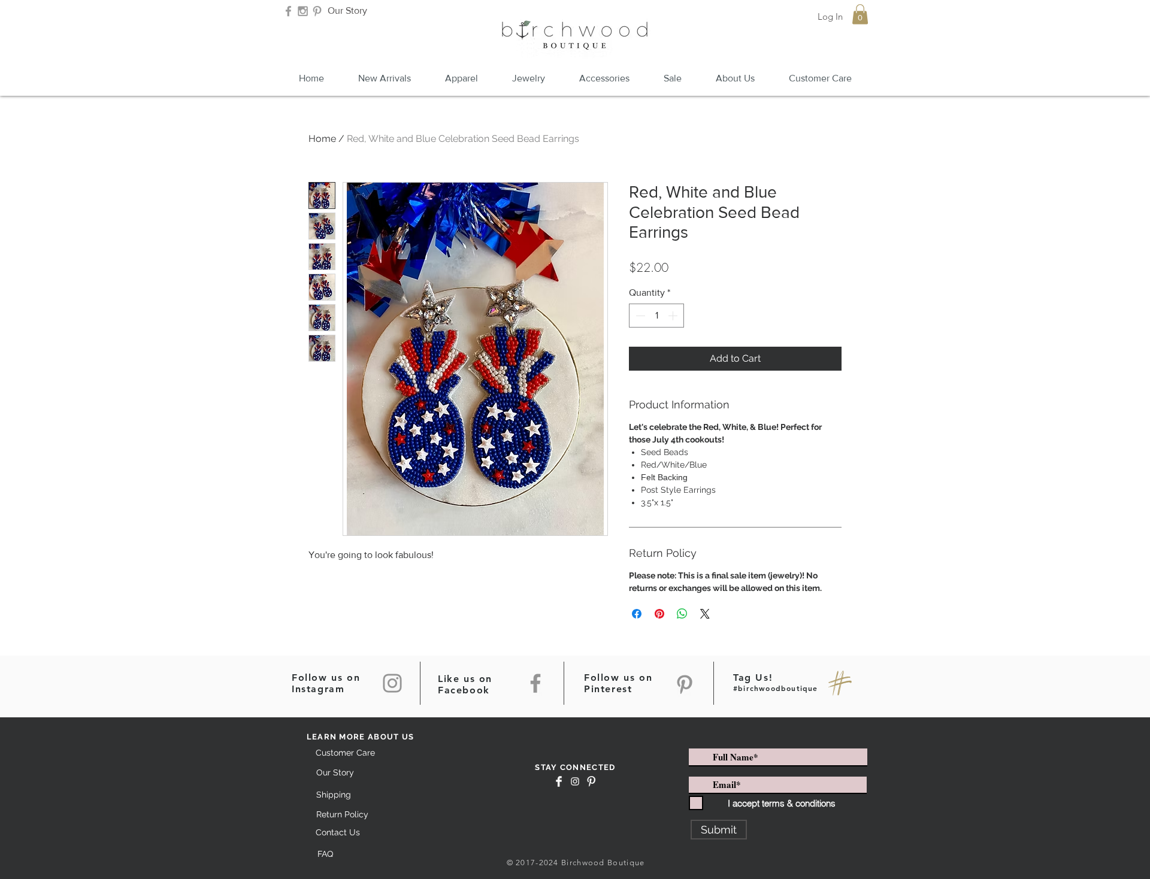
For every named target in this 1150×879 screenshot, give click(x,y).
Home (322, 138)
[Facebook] (535, 683)
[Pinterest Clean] (591, 781)
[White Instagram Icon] (575, 781)
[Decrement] (639, 315)
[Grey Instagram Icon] (303, 11)
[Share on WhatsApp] (682, 614)
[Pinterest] (684, 684)
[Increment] (673, 315)
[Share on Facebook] (637, 614)
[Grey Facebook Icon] (288, 11)
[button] (860, 14)
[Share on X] (705, 614)
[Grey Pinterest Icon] (317, 11)
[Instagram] (392, 683)
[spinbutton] (656, 315)
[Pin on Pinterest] (659, 614)
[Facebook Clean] (558, 781)
